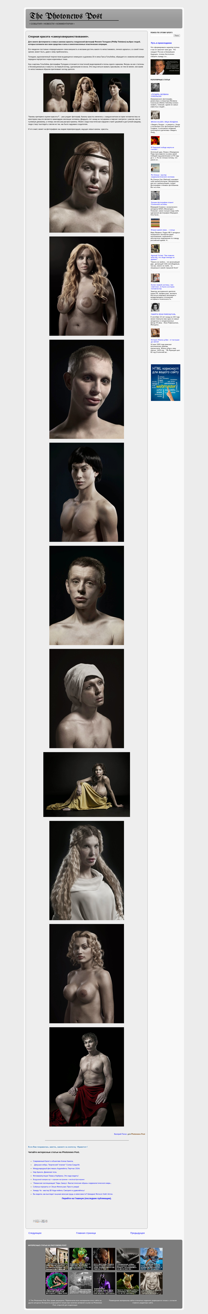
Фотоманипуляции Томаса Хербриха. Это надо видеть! (55, 1176)
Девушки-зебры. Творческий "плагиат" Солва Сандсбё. (57, 1165)
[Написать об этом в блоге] (37, 1221)
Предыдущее (137, 1233)
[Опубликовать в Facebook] (43, 1221)
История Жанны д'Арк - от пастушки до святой (165, 341)
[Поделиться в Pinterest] (46, 1221)
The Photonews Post (66, 16)
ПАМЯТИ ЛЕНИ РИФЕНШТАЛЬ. (163, 314)
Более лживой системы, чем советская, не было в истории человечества (162, 287)
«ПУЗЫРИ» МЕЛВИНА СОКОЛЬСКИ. (160, 95)
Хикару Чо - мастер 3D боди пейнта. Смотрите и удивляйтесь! (59, 1190)
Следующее (35, 1233)
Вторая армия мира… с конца (163, 230)
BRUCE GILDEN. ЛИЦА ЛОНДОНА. (164, 122)
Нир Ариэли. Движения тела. (45, 1172)
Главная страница (86, 1233)
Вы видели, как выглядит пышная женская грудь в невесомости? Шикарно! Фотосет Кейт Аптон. (73, 1194)
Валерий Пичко (120, 1134)
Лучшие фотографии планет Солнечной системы (162, 203)
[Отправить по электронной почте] (34, 1221)
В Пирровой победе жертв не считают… (162, 148)
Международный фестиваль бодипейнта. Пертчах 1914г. (56, 1168)
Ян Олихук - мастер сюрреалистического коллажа (162, 176)
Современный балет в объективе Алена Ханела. (53, 1161)
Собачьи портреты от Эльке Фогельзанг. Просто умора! (56, 1187)
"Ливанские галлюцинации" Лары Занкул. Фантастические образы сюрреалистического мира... (72, 1183)
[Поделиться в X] (40, 1221)
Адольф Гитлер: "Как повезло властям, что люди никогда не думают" (163, 257)
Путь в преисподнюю (161, 43)
